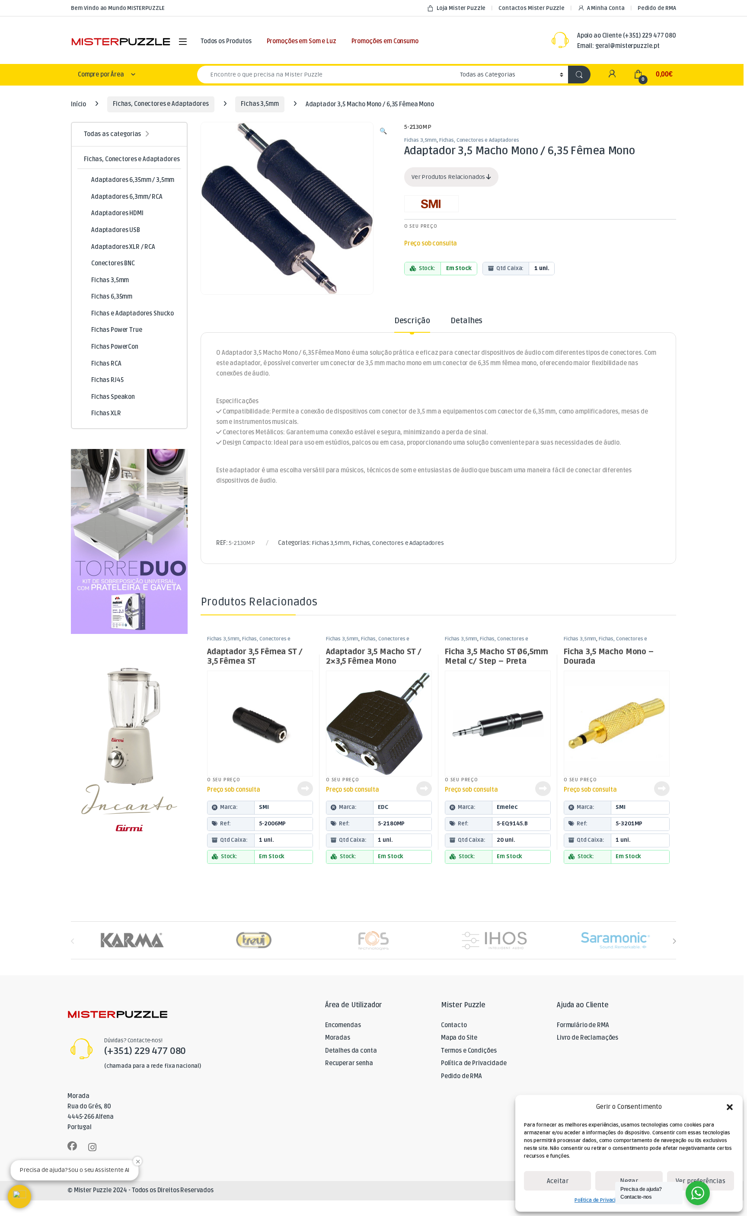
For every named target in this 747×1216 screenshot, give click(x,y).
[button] (729, 1107)
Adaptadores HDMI (117, 213)
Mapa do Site (459, 1037)
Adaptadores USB (115, 230)
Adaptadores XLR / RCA (123, 247)
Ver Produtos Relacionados (449, 177)
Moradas (337, 1037)
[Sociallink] (72, 1146)
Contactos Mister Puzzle (531, 8)
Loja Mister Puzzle (461, 8)
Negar (629, 1181)
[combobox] (326, 74)
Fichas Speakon (113, 397)
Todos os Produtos (226, 41)
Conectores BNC (113, 263)
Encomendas (343, 1025)
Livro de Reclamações (587, 1037)
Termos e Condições (468, 1050)
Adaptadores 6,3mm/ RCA (127, 197)
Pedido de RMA (657, 8)
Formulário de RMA (583, 1025)
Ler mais (305, 788)
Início (78, 104)
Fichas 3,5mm (259, 104)
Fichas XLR (106, 413)
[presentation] (674, 941)
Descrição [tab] (412, 321)
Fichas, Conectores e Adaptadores (161, 104)
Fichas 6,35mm (111, 296)
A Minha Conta (606, 8)
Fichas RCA (106, 363)
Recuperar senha (349, 1063)
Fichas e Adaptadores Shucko (132, 313)
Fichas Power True (116, 330)
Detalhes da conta (351, 1050)
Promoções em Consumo (384, 41)
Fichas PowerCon (114, 346)
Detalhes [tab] (466, 321)
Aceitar (557, 1181)
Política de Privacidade (601, 1200)
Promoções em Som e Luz (301, 41)
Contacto (454, 1025)
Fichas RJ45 (107, 380)
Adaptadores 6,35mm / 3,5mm (132, 180)
